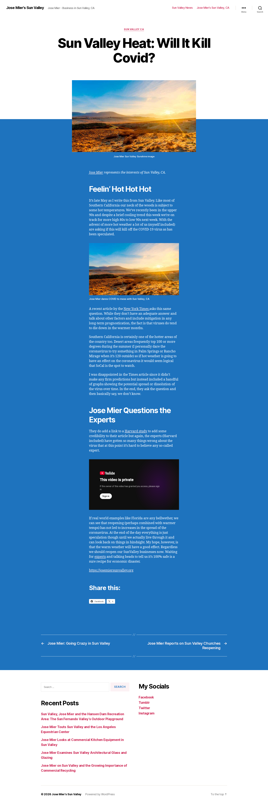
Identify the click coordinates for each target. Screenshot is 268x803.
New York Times (136, 309)
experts (100, 557)
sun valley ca (134, 29)
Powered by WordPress (100, 794)
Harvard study (136, 431)
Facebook (146, 697)
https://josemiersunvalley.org (111, 570)
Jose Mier (96, 172)
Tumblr (144, 703)
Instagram (146, 713)
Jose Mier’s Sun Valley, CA (213, 7)
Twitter (144, 708)
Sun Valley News (182, 7)
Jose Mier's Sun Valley (25, 8)
